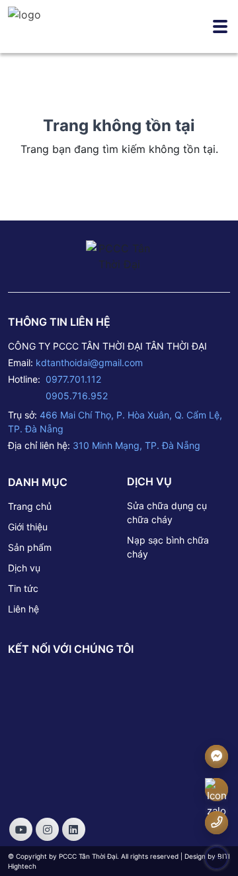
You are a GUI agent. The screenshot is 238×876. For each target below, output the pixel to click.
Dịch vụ (24, 567)
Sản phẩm (30, 547)
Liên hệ (23, 608)
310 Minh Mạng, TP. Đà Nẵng (136, 445)
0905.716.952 (77, 395)
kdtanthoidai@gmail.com (89, 362)
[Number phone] (216, 822)
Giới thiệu (28, 526)
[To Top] (216, 857)
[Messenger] (216, 756)
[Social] (20, 829)
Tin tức (23, 588)
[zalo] (216, 799)
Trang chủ (30, 506)
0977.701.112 (73, 379)
